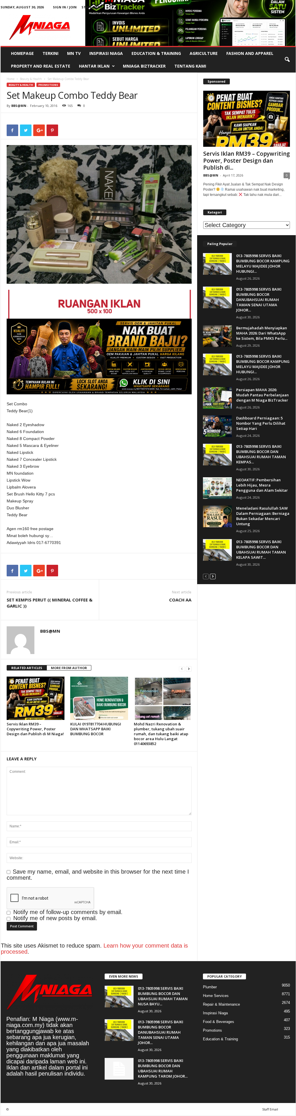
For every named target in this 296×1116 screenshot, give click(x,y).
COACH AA (180, 600)
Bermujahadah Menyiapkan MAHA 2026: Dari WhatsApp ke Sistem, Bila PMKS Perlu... (261, 333)
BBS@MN (18, 105)
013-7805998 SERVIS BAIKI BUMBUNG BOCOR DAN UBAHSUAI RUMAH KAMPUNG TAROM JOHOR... (163, 1068)
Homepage (22, 53)
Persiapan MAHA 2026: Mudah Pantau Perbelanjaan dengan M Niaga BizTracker (262, 395)
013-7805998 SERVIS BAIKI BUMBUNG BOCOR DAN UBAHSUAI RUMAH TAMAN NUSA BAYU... (163, 996)
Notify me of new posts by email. (55, 918)
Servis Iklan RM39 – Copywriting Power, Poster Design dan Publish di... (246, 160)
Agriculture (204, 53)
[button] (287, 59)
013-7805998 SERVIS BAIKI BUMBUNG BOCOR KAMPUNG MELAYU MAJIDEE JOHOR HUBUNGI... (263, 263)
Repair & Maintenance (221, 1004)
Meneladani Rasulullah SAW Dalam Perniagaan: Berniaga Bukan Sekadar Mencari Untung (262, 516)
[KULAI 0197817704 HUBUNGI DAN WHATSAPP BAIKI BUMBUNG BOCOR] (99, 698)
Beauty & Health (31, 79)
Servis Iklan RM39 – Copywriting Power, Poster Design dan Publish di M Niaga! (35, 728)
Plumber (210, 987)
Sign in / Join (65, 7)
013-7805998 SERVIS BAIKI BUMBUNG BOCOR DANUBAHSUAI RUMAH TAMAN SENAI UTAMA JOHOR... (259, 300)
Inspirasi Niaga (106, 53)
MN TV (74, 53)
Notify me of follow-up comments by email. (68, 912)
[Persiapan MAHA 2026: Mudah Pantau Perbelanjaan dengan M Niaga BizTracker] (217, 398)
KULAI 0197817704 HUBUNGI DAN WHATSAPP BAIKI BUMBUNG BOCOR (95, 728)
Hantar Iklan (94, 66)
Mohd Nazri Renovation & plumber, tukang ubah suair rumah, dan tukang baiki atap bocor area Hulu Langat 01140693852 (161, 733)
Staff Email (92, 7)
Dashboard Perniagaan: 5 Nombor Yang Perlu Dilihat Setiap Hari (260, 423)
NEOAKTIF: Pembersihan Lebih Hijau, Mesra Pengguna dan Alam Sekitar (262, 485)
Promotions (48, 85)
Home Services (216, 996)
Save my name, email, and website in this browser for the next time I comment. (98, 874)
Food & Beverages (218, 1022)
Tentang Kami (190, 66)
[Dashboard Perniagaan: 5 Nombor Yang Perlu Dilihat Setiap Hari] (217, 426)
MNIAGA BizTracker (144, 66)
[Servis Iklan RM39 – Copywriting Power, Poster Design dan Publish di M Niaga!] (35, 698)
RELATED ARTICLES (26, 668)
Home (10, 79)
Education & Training (156, 53)
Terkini (50, 53)
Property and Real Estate (40, 66)
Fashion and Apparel (249, 53)
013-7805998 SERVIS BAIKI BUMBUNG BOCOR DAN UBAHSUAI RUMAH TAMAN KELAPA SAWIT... (261, 549)
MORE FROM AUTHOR (69, 668)
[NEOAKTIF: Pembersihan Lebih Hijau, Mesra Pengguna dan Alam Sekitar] (217, 488)
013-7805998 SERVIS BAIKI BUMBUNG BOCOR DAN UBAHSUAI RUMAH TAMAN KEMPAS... (261, 454)
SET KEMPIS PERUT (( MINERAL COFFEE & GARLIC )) (49, 603)
